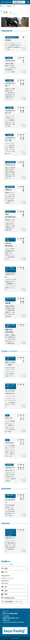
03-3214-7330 (9, 622)
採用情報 (19, 2)
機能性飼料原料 (6, 576)
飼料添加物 (5, 583)
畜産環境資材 (5, 581)
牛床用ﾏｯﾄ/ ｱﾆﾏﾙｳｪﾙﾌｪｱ (8, 578)
